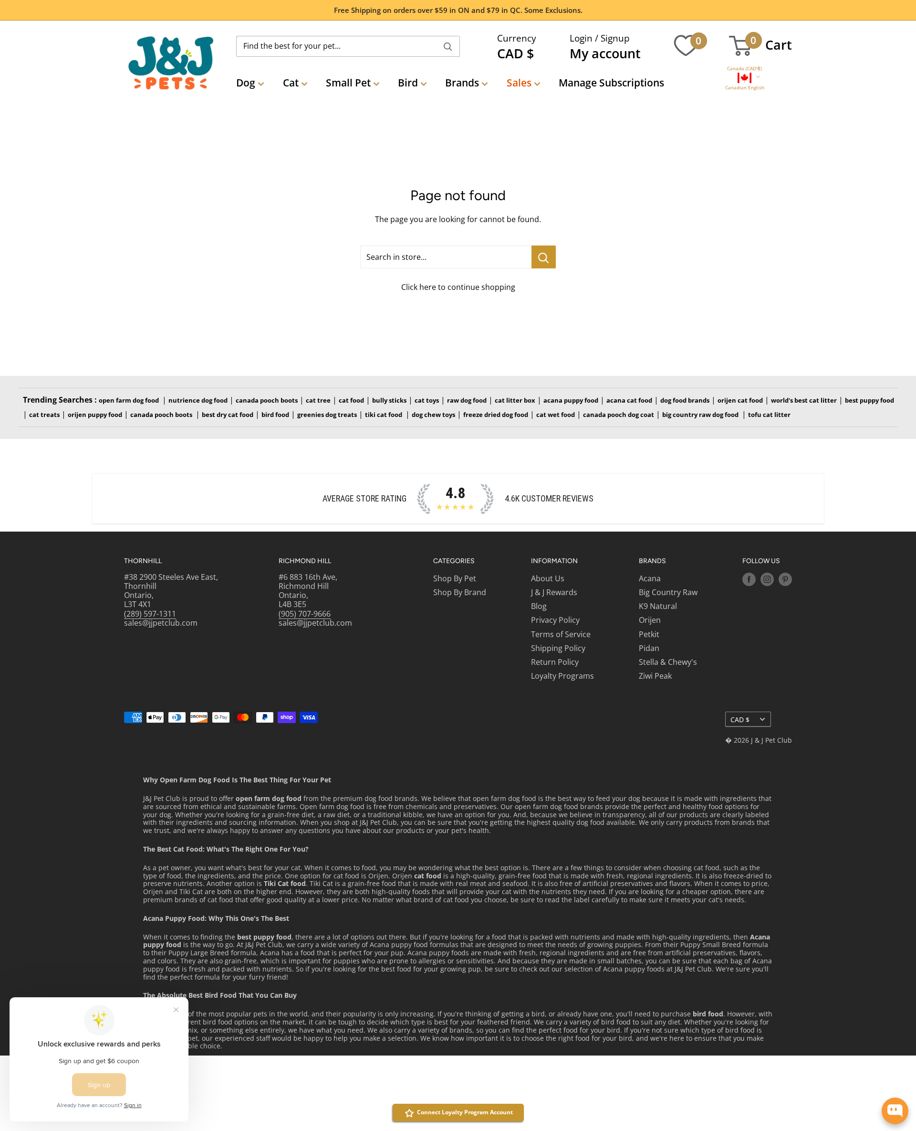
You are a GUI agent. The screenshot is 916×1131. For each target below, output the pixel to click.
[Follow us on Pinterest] (785, 579)
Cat (291, 82)
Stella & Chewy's (668, 662)
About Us (547, 578)
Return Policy (555, 662)
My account (605, 53)
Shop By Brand (459, 592)
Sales (519, 82)
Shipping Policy (558, 648)
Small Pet (348, 82)
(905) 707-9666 (305, 613)
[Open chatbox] (895, 1111)
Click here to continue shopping (458, 287)
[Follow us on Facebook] (749, 579)
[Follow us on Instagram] (767, 579)
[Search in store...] (543, 256)
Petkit (649, 634)
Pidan (649, 648)
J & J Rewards (554, 592)
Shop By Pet (454, 578)
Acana (650, 578)
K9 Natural (658, 606)
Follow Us (761, 561)
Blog (539, 606)
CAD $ (739, 719)
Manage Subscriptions (611, 82)
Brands (462, 82)
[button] (744, 68)
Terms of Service (561, 634)
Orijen (650, 620)
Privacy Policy (555, 620)
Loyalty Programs (562, 676)
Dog (245, 82)
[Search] (448, 46)
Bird (408, 82)
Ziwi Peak (655, 676)
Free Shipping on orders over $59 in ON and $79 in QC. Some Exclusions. (458, 10)
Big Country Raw (668, 592)
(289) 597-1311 (150, 613)
